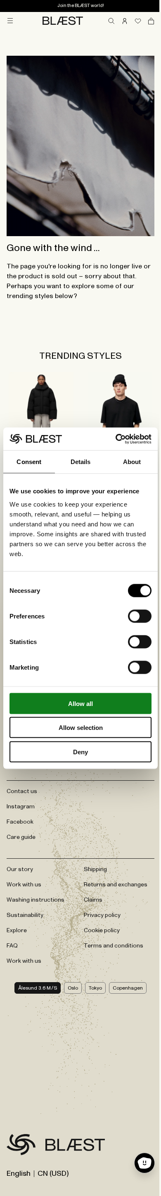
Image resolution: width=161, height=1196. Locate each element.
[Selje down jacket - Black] (41, 415)
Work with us (24, 885)
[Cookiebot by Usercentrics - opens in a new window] (116, 438)
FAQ (12, 946)
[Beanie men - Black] (119, 415)
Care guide (21, 837)
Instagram (21, 807)
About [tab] (132, 461)
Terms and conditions (113, 946)
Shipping (95, 869)
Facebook (20, 822)
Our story (20, 869)
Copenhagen (128, 987)
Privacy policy (102, 915)
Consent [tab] (29, 461)
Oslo (73, 987)
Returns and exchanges (115, 885)
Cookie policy (102, 930)
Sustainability (25, 915)
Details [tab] (81, 461)
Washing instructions (35, 900)
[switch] (140, 616)
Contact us (22, 791)
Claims (93, 900)
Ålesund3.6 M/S (37, 987)
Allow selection (81, 727)
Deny (80, 751)
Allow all (80, 703)
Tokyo (95, 987)
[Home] (63, 21)
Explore (17, 930)
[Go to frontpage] (21, 1146)
